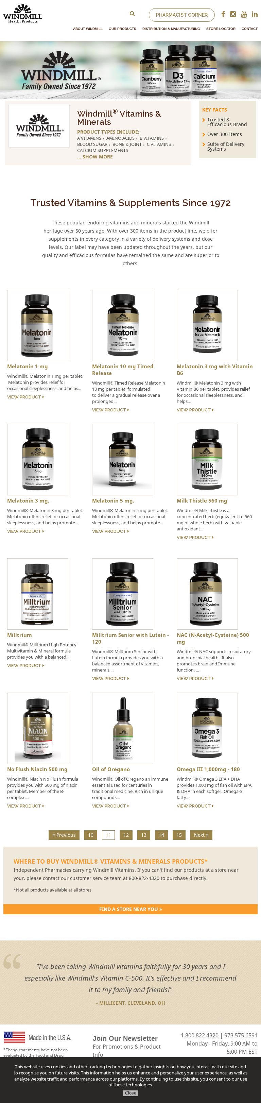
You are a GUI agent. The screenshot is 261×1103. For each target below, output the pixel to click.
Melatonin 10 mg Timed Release (123, 369)
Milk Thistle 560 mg (202, 500)
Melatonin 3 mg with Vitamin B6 (215, 369)
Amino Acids (120, 138)
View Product (24, 397)
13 (143, 835)
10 (90, 835)
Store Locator (221, 29)
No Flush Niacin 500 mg (37, 769)
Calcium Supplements (102, 150)
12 (126, 835)
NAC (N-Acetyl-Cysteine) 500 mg (213, 638)
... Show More (95, 156)
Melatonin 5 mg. (113, 500)
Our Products (122, 29)
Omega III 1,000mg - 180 (208, 769)
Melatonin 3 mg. (28, 500)
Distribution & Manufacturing (171, 29)
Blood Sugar (92, 144)
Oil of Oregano (111, 769)
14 (161, 835)
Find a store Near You (129, 909)
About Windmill (88, 29)
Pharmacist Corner (182, 15)
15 (179, 835)
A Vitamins (89, 138)
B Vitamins (152, 138)
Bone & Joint (127, 144)
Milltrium (19, 634)
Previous (65, 835)
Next (200, 835)
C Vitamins (159, 144)
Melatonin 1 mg (27, 366)
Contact (250, 29)
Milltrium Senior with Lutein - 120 (130, 638)
